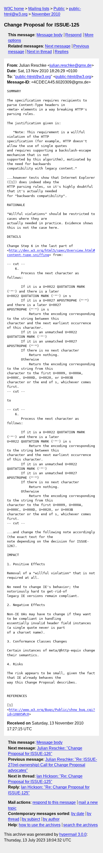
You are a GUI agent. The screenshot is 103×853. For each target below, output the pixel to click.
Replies (61, 52)
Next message (57, 46)
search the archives (80, 825)
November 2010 (46, 14)
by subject (31, 819)
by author (51, 819)
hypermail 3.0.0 (72, 834)
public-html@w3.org (33, 76)
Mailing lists (38, 8)
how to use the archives (39, 825)
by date (77, 814)
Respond (73, 35)
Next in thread (39, 52)
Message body (49, 35)
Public (59, 8)
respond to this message (54, 802)
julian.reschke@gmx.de (71, 65)
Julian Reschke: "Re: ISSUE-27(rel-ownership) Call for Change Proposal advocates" (52, 765)
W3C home (14, 8)
